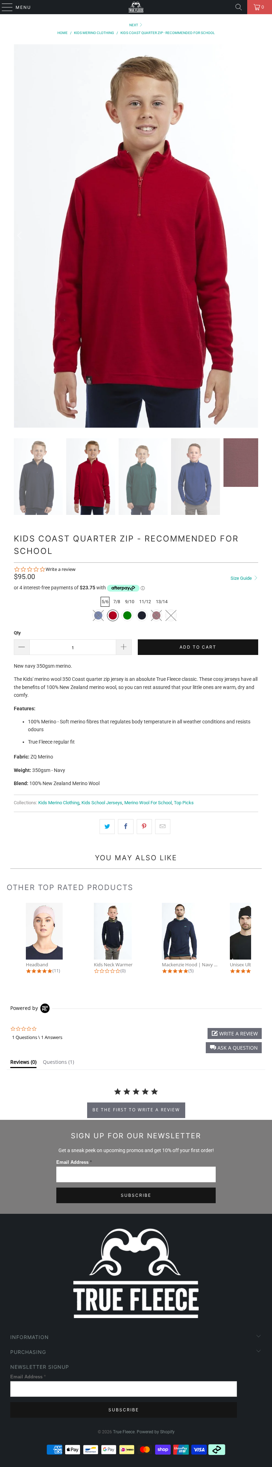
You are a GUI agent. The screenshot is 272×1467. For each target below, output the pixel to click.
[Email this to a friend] (162, 826)
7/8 (116, 601)
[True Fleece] (136, 7)
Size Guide (242, 578)
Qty (17, 632)
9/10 (129, 601)
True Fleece (124, 1431)
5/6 (105, 601)
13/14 (162, 601)
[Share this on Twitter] (107, 826)
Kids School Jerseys (101, 802)
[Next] (251, 236)
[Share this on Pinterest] (144, 826)
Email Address (74, 1162)
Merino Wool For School (148, 802)
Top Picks (184, 802)
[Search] (238, 7)
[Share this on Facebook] (125, 826)
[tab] (23, 1063)
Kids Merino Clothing (58, 802)
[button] (234, 1047)
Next (134, 25)
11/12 (145, 601)
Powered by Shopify (156, 1431)
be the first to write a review (136, 1110)
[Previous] (20, 236)
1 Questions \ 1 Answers (37, 1037)
